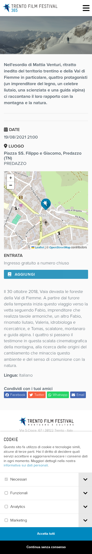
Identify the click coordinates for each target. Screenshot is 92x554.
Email (80, 394)
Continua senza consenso (46, 547)
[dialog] (46, 493)
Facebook (17, 394)
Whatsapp (60, 394)
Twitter (39, 394)
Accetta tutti (46, 533)
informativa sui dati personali (26, 465)
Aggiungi (24, 274)
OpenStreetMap (59, 247)
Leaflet (39, 247)
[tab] (85, 479)
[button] (46, 204)
